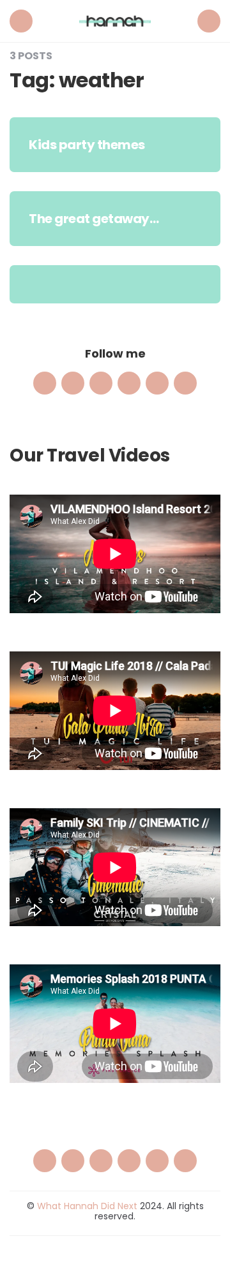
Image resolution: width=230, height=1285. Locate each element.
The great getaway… (93, 219)
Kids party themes (87, 145)
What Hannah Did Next (87, 1206)
